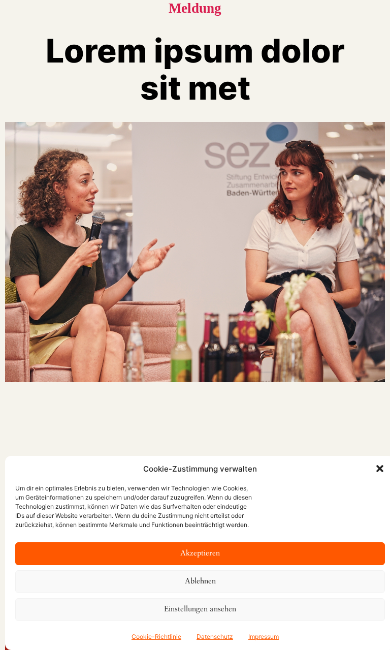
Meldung (195, 8)
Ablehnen (200, 581)
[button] (380, 468)
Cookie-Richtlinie (156, 636)
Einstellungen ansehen (200, 609)
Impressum (263, 636)
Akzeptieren (200, 554)
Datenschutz (215, 636)
